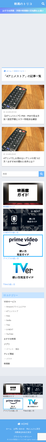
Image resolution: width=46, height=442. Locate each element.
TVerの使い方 (9, 284)
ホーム (9, 429)
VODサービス (10, 302)
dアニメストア (12, 311)
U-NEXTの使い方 (11, 233)
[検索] (41, 174)
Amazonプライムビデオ (16, 307)
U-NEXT (9, 329)
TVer (8, 325)
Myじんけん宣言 (33, 429)
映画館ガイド (9, 207)
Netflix (8, 320)
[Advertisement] (23, 41)
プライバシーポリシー (22, 437)
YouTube (9, 334)
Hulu (8, 316)
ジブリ (7, 344)
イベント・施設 (12, 349)
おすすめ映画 (10, 339)
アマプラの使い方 (11, 258)
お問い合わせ (19, 429)
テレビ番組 (9, 354)
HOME (24, 423)
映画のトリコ (23, 3)
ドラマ (9, 359)
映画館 (7, 364)
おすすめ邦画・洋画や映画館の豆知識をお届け (23, 11)
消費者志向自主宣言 (23, 432)
